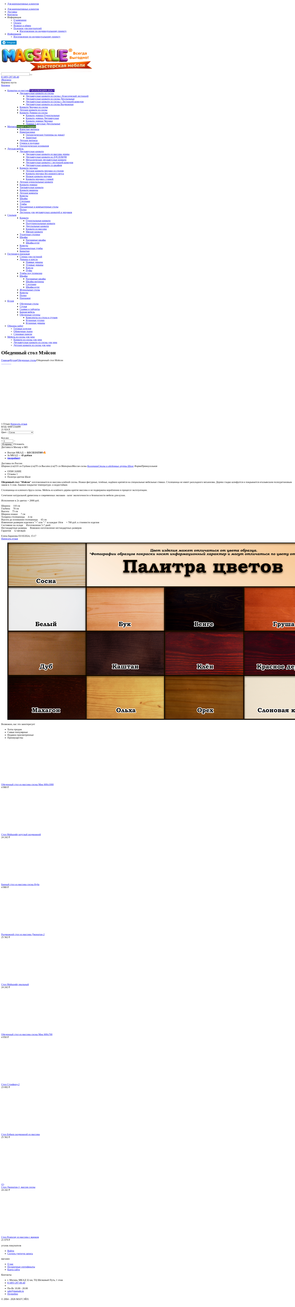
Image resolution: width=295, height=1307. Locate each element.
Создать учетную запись (20, 1253)
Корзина (5, 85)
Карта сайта (13, 1269)
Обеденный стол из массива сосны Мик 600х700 (26, 1034)
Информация (14, 34)
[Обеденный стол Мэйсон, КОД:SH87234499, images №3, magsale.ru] (3, 363)
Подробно (12, 1294)
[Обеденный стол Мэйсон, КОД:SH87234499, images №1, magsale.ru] (1, 363)
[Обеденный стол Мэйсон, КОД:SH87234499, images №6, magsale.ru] (5, 363)
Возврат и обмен (22, 25)
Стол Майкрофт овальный (15, 984)
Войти (10, 1250)
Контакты (12, 14)
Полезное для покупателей (28, 28)
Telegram (10, 42)
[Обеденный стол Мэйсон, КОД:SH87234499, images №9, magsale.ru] (7, 363)
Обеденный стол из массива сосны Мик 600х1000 (27, 784)
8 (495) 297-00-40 (10, 77)
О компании (20, 20)
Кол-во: (5, 438)
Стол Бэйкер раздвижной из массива (20, 1134)
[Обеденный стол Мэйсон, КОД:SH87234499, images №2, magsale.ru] (2, 363)
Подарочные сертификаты (21, 1266)
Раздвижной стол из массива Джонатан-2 (23, 934)
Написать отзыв (18, 424)
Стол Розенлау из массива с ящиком (20, 1237)
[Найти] (31, 74)
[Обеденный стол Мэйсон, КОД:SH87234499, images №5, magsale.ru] (4, 363)
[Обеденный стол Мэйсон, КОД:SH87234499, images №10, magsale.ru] (8, 363)
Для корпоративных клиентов (23, 3)
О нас (10, 1264)
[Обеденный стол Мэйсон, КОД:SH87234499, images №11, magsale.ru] (9, 363)
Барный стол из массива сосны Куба (20, 884)
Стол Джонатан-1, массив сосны (18, 1187)
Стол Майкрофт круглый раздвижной (21, 834)
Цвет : (4, 432)
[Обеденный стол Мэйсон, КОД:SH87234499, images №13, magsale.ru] (10, 363)
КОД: (4, 426)
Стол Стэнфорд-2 (10, 1084)
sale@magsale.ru (15, 1291)
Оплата (17, 23)
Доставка (12, 11)
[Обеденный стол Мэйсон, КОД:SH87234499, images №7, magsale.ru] (6, 363)
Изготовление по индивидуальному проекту (43, 31)
